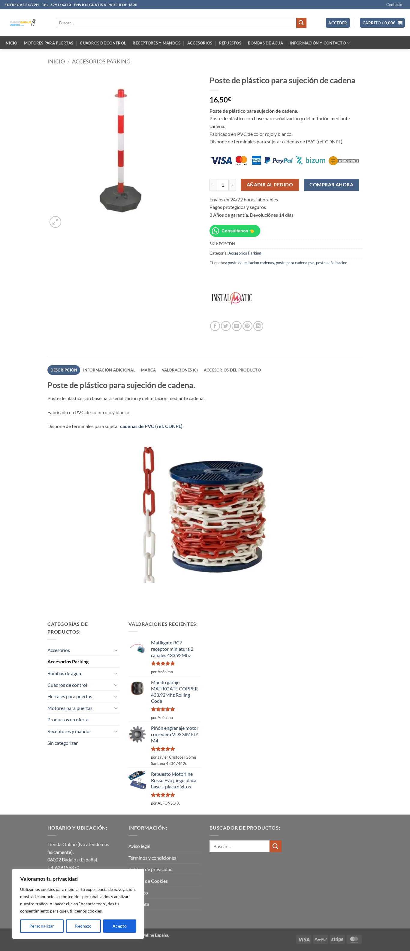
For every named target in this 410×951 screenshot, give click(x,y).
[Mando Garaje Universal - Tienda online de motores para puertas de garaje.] (26, 22)
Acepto (120, 925)
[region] (78, 904)
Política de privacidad (150, 869)
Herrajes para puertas (69, 696)
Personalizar (41, 925)
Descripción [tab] (63, 370)
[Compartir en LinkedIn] (258, 326)
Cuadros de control (103, 43)
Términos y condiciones (152, 858)
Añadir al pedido (270, 184)
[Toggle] (115, 650)
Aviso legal (139, 846)
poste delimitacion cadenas (251, 262)
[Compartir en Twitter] (226, 326)
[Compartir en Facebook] (215, 326)
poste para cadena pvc (295, 262)
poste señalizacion (331, 262)
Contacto (394, 4)
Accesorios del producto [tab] (232, 370)
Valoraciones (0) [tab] (180, 370)
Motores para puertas (48, 43)
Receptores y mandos (156, 43)
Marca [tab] (148, 370)
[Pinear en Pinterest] (247, 326)
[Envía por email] (237, 326)
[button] (338, 23)
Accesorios (200, 43)
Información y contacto (318, 43)
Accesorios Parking (101, 61)
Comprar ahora (331, 184)
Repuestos (230, 43)
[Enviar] (301, 23)
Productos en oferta (68, 719)
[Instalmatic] (232, 298)
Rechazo (83, 925)
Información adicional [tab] (109, 370)
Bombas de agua (265, 43)
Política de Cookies (148, 881)
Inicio (11, 43)
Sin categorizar (62, 743)
